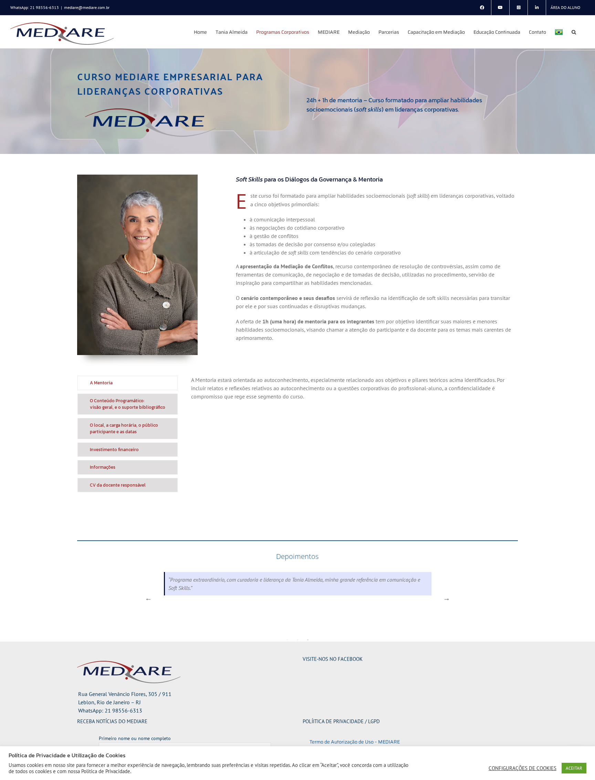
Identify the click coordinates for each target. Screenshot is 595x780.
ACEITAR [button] (574, 768)
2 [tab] (297, 639)
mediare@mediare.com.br (86, 7)
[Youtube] (500, 7)
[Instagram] (519, 7)
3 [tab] (307, 639)
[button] (574, 31)
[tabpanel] (349, 436)
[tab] (127, 383)
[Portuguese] (559, 31)
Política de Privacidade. (106, 771)
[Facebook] (482, 7)
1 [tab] (287, 639)
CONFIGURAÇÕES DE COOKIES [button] (522, 768)
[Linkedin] (537, 7)
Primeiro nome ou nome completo (135, 738)
